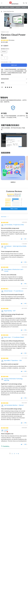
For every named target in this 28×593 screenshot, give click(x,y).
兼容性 (2, 82)
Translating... (6, 446)
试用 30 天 (18, 7)
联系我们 (24, 7)
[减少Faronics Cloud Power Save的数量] (2, 58)
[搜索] (24, 3)
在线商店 (12, 7)
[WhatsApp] (9, 87)
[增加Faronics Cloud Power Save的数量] (7, 58)
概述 (2, 7)
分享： (2, 87)
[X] (7, 87)
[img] (4, 222)
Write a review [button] (14, 208)
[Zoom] (22, 15)
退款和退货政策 (5, 79)
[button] (4, 40)
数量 (2, 55)
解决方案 (6, 7)
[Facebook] (5, 87)
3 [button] (14, 453)
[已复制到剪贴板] (11, 87)
